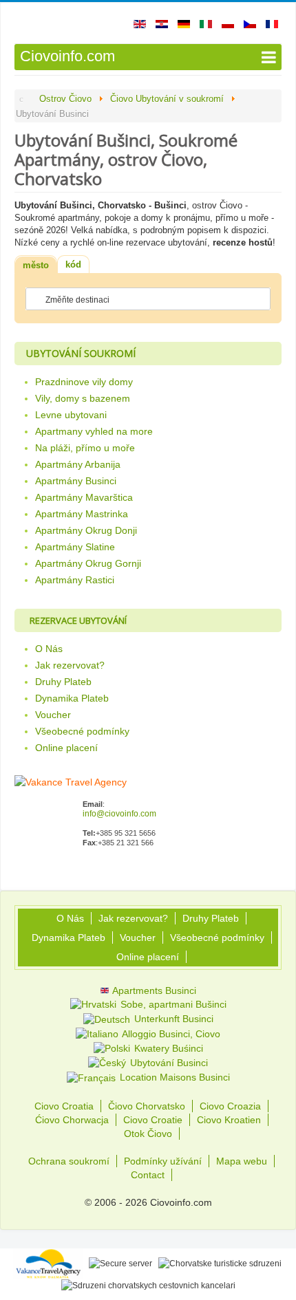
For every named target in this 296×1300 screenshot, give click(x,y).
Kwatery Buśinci (167, 1048)
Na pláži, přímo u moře (85, 447)
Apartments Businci (153, 990)
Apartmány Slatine (75, 546)
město (36, 265)
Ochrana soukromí (68, 1161)
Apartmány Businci (75, 480)
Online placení (66, 747)
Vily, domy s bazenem (82, 398)
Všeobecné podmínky (82, 731)
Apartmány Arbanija (77, 464)
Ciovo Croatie (152, 1119)
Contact (148, 1174)
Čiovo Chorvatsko (146, 1106)
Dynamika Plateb (72, 698)
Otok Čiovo (148, 1133)
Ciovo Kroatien (229, 1119)
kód (73, 264)
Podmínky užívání (163, 1161)
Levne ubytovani (71, 414)
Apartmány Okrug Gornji (88, 563)
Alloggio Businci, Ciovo (170, 1033)
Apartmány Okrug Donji (86, 530)
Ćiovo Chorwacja (72, 1119)
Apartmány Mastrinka (81, 513)
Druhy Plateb (63, 681)
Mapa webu (241, 1161)
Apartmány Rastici (74, 579)
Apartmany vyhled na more (94, 431)
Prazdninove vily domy (84, 381)
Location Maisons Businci (173, 1077)
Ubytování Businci (167, 1062)
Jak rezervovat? (70, 665)
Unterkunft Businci (172, 1018)
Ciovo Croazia (230, 1106)
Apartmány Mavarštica (84, 497)
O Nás (49, 648)
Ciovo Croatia (64, 1106)
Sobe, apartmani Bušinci (172, 1004)
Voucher (53, 714)
